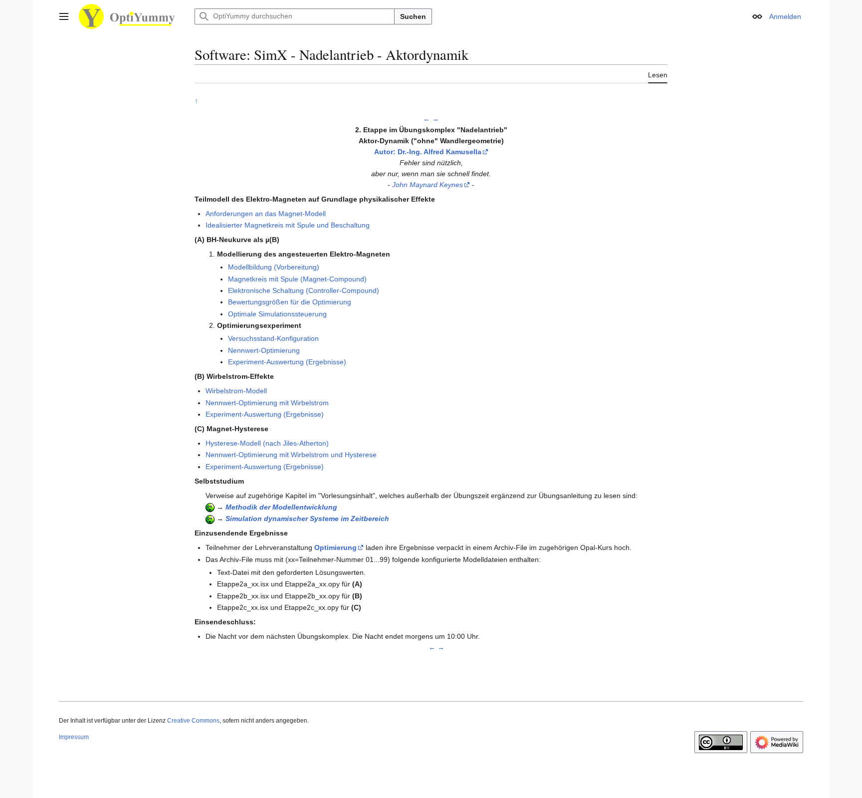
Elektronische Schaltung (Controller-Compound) (303, 290)
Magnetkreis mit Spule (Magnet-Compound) (297, 279)
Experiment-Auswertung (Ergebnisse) (287, 362)
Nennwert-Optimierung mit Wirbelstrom (267, 403)
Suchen (413, 16)
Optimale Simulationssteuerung (277, 314)
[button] (64, 16)
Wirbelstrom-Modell (236, 391)
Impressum (74, 737)
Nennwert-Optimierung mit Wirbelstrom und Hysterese (291, 455)
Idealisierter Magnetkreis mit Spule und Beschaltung (288, 225)
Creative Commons (193, 720)
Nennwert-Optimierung (264, 350)
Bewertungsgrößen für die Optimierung (289, 302)
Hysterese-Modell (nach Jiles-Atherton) (267, 443)
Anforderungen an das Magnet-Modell (266, 214)
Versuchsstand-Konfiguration (273, 338)
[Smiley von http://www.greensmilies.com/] (210, 507)
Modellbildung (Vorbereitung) (273, 267)
